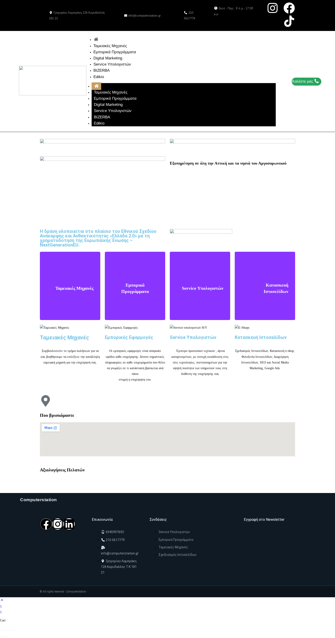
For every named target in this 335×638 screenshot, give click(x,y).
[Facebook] (289, 8)
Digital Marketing (107, 58)
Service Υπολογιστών (112, 64)
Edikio (98, 77)
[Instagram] (58, 524)
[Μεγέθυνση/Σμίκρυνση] (1, 630)
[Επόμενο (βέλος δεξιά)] (5, 636)
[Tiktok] (289, 21)
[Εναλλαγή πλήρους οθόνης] (5, 630)
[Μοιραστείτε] (9, 630)
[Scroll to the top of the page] (2, 600)
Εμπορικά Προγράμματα (114, 52)
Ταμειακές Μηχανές (110, 46)
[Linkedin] (69, 524)
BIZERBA (101, 70)
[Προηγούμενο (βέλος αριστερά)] (1, 636)
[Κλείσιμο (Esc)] (13, 630)
